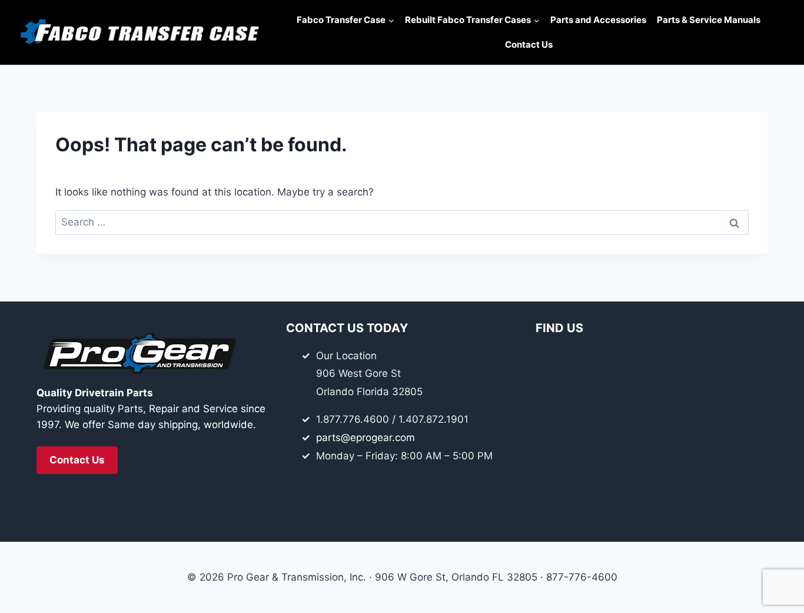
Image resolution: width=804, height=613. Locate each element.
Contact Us (529, 44)
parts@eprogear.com (365, 437)
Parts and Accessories (598, 19)
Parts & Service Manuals (708, 19)
